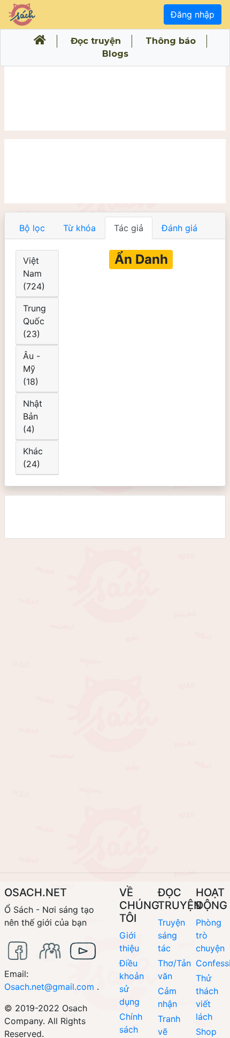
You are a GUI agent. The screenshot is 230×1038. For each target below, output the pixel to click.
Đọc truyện (96, 41)
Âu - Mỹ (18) (31, 368)
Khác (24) (33, 457)
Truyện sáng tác (171, 935)
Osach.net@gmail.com (49, 986)
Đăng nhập (192, 14)
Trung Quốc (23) (34, 321)
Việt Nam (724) (34, 273)
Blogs (115, 54)
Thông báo (170, 41)
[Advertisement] (115, 98)
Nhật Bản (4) (32, 416)
